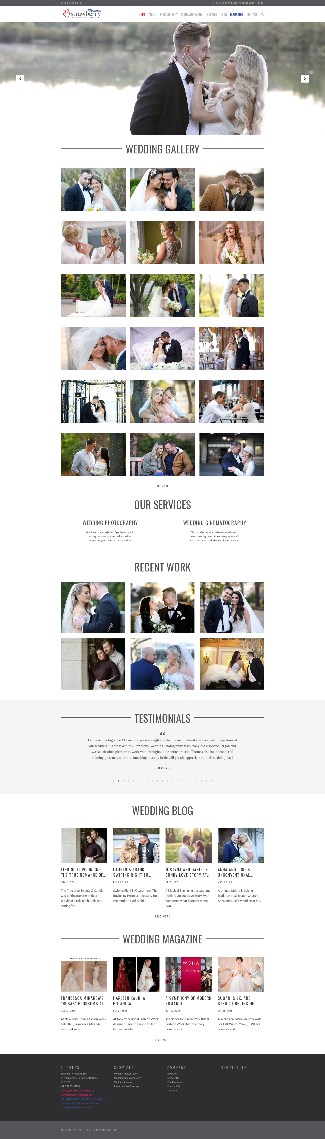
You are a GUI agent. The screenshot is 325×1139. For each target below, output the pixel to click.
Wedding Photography (125, 1073)
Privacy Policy (174, 1086)
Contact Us (173, 1078)
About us (172, 1073)
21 (211, 781)
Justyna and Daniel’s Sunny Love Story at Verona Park (187, 875)
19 (201, 781)
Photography (169, 14)
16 (187, 781)
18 (196, 781)
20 (206, 781)
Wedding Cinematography (127, 1078)
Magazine (236, 14)
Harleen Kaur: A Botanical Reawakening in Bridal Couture (136, 1006)
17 (192, 781)
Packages (211, 14)
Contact (252, 14)
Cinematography (191, 14)
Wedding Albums (123, 1082)
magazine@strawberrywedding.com (80, 1103)
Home (142, 14)
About (153, 14)
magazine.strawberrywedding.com (79, 1107)
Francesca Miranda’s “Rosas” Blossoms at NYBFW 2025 (82, 1003)
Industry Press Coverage (126, 1086)
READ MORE (162, 916)
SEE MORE (162, 486)
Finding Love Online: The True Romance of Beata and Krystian (82, 875)
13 (172, 781)
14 (177, 781)
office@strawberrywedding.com (78, 1090)
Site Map (172, 1090)
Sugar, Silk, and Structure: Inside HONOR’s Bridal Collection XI (236, 1006)
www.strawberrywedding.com (77, 1094)
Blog (224, 14)
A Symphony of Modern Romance (189, 1000)
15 (182, 781)
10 (157, 781)
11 (162, 781)
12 (167, 781)
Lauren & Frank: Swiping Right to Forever (130, 875)
